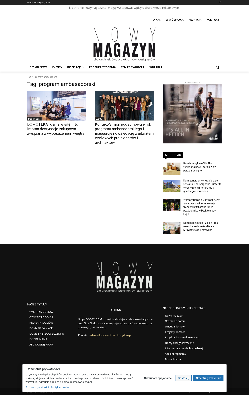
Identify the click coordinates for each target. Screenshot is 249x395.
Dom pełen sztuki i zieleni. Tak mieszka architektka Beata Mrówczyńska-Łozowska (200, 226)
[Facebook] (220, 3)
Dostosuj (183, 378)
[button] (217, 67)
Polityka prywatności (37, 387)
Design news (34, 119)
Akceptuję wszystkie (208, 378)
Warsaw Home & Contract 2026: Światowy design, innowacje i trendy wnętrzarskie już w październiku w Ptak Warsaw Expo (201, 207)
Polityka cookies (60, 387)
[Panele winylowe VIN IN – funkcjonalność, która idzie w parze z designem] (171, 169)
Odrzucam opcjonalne (158, 378)
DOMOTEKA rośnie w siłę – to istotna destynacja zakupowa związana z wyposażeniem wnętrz (56, 129)
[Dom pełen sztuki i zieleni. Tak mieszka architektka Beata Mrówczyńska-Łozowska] (171, 228)
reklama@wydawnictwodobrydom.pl (110, 335)
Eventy (99, 119)
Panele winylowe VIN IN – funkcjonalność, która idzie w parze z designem (200, 167)
